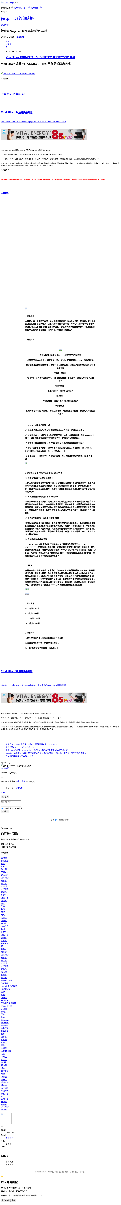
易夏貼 (4, 881)
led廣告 (4, 1057)
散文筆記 (19, 788)
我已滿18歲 (6, 1200)
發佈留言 (5, 811)
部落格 (8, 44)
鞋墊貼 (4, 892)
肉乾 (3, 912)
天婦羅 (4, 918)
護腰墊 (4, 998)
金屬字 (4, 1048)
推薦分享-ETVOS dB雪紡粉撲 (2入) (20, 747)
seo (2, 1096)
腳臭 (3, 864)
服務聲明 (83, 1172)
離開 (13, 1200)
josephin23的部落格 (17, 18)
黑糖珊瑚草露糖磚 (8, 1003)
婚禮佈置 (5, 1023)
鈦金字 (4, 1060)
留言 (24, 781)
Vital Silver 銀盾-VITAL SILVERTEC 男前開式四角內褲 (40, 57)
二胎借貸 (5, 193)
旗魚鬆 (4, 901)
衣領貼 (4, 858)
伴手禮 (4, 906)
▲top (3, 792)
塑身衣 (4, 1102)
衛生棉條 (5, 1088)
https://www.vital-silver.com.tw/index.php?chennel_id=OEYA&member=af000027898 (33, 122)
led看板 (4, 1063)
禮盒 (3, 904)
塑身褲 (4, 1105)
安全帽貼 (5, 878)
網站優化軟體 (6, 1006)
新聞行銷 (5, 1099)
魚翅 (3, 929)
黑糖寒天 (5, 1000)
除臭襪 (4, 866)
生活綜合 (20, 37)
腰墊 (3, 995)
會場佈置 (5, 1025)
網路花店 (5, 1020)
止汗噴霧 (5, 889)
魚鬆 (3, 909)
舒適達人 (5, 1091)
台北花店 (5, 1028)
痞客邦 (18, 781)
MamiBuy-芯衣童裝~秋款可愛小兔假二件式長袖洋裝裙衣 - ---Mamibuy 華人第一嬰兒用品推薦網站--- (47, 753)
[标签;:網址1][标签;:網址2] (13, 94)
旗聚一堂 (5, 898)
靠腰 (3, 992)
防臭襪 (4, 869)
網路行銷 (5, 1094)
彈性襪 (4, 1065)
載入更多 (5, 797)
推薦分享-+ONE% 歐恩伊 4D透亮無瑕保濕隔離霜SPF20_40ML (31, 744)
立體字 (4, 1043)
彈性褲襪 (5, 1071)
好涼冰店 (5, 875)
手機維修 (5, 1082)
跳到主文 (5, 25)
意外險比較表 (6, 981)
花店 (3, 1017)
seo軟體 (4, 1009)
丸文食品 (5, 895)
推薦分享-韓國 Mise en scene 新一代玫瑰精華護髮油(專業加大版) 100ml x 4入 (37, 750)
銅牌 (3, 1045)
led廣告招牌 (6, 1051)
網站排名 (5, 1012)
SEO (3, 1014)
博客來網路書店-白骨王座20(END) (20, 756)
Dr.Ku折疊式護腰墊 (9, 986)
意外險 (4, 978)
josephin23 (5, 768)
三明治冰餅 (5, 872)
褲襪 (3, 1068)
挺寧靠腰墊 (5, 989)
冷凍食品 (5, 926)
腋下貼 (4, 884)
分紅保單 (5, 983)
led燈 (3, 1054)
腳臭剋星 (5, 861)
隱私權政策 (74, 1172)
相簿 (7, 42)
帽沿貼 (4, 941)
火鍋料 (4, 921)
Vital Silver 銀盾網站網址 (16, 112)
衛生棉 (4, 1085)
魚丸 (3, 915)
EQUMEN (5, 1107)
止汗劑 (4, 886)
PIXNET (42, 1172)
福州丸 (4, 924)
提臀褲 (4, 1110)
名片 (7, 47)
